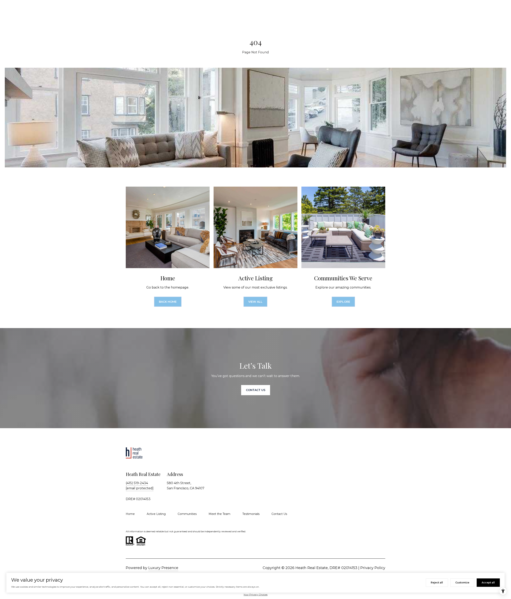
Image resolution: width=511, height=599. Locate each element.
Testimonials (250, 514)
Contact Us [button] (255, 390)
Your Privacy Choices (255, 594)
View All (255, 301)
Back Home (168, 301)
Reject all (437, 582)
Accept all (488, 582)
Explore (343, 301)
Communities (187, 514)
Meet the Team (219, 514)
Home (130, 514)
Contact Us (279, 514)
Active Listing (156, 514)
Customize (462, 582)
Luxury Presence (163, 568)
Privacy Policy (372, 568)
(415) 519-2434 (137, 483)
